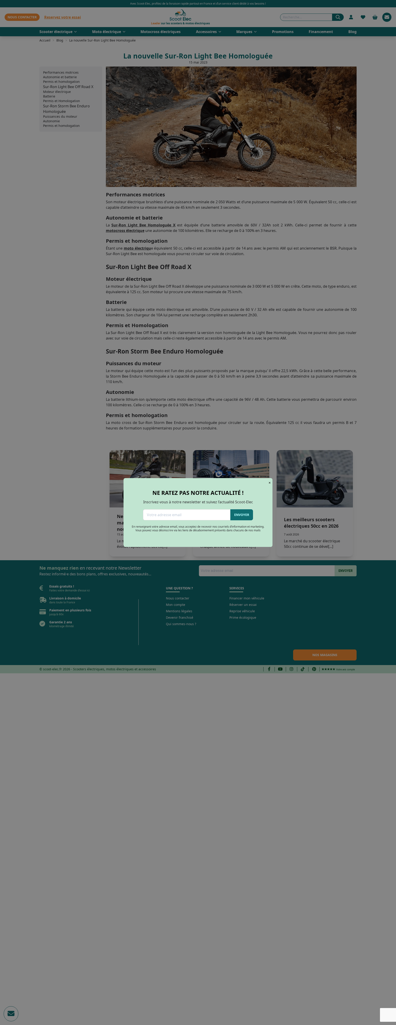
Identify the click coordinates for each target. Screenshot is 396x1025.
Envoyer (241, 514)
